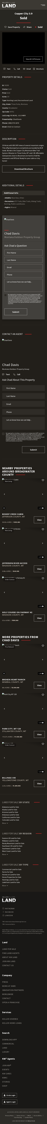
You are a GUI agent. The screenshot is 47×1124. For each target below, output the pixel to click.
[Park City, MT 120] (23, 708)
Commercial (8, 1043)
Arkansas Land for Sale (10, 815)
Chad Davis (17, 119)
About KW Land (9, 957)
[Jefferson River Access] (23, 543)
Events (5, 1069)
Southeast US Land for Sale (12, 846)
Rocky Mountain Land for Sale (13, 843)
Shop (4, 1086)
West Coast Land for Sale (11, 851)
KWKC (4, 1077)
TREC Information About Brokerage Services (14, 921)
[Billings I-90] (23, 758)
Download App (9, 1039)
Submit (15, 312)
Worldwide (7, 994)
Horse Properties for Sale (11, 877)
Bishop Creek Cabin (12, 514)
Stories (6, 1082)
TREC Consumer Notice (8, 924)
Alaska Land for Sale (9, 809)
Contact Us (8, 965)
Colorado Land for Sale (10, 820)
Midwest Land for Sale (10, 841)
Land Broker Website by (23, 1121)
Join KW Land (8, 961)
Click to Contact (13, 127)
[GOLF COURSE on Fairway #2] (23, 592)
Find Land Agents (10, 953)
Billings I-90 (9, 778)
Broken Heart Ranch (13, 679)
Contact (6, 998)
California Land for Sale (11, 817)
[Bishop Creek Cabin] (23, 494)
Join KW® (6, 1065)
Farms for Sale (7, 872)
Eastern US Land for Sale (11, 838)
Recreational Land (25, 100)
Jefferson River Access (14, 563)
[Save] (43, 480)
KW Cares (6, 1073)
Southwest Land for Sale (11, 848)
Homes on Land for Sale (11, 874)
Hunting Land (12, 100)
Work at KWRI (9, 986)
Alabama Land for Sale (10, 807)
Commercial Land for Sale (11, 869)
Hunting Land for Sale (10, 880)
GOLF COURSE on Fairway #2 (17, 612)
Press (5, 982)
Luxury (5, 1052)
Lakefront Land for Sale (11, 882)
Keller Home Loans (12, 1023)
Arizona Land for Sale (10, 812)
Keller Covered (10, 1019)
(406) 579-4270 (13, 123)
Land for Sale (9, 949)
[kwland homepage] (9, 899)
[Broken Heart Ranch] (23, 659)
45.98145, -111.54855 (18, 115)
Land (4, 1048)
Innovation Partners (13, 990)
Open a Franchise (11, 1002)
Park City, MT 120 (11, 728)
